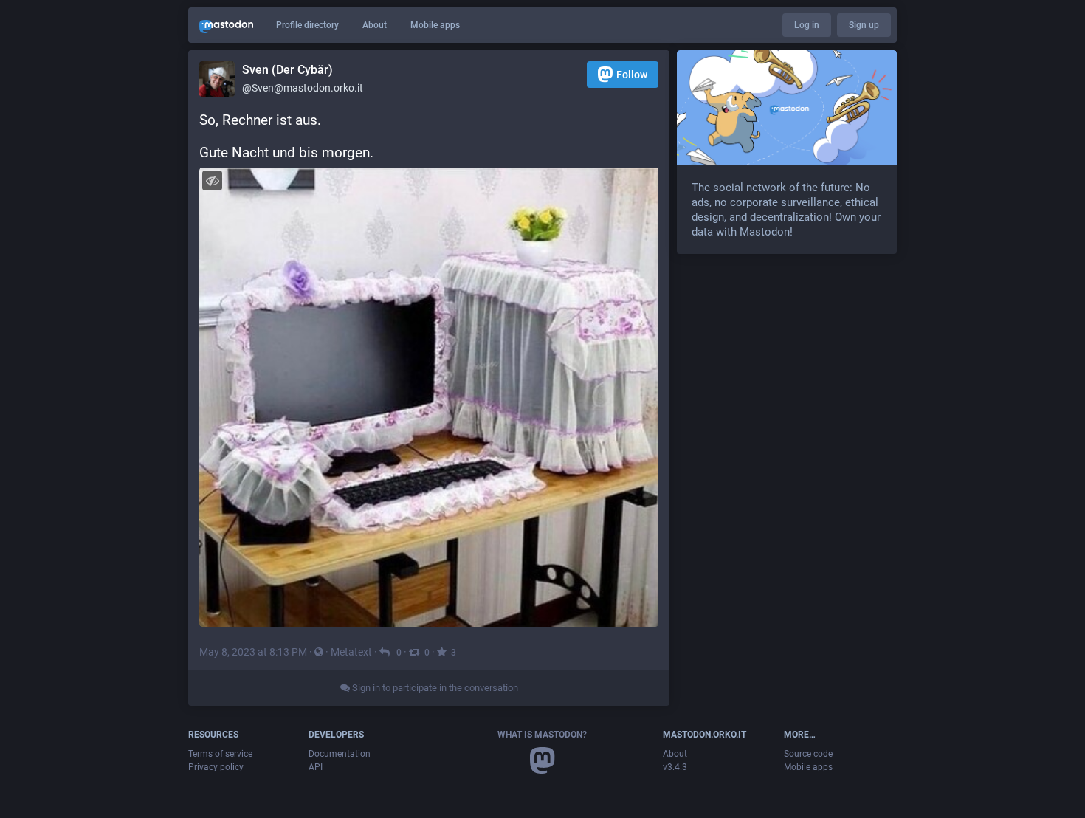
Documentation (340, 754)
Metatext (351, 652)
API (316, 767)
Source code (808, 754)
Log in (806, 25)
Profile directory (307, 25)
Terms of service (220, 754)
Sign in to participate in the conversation (434, 687)
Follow (631, 74)
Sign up (864, 25)
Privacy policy (216, 767)
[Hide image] (212, 180)
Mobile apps (435, 25)
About (374, 25)
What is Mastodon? (542, 734)
